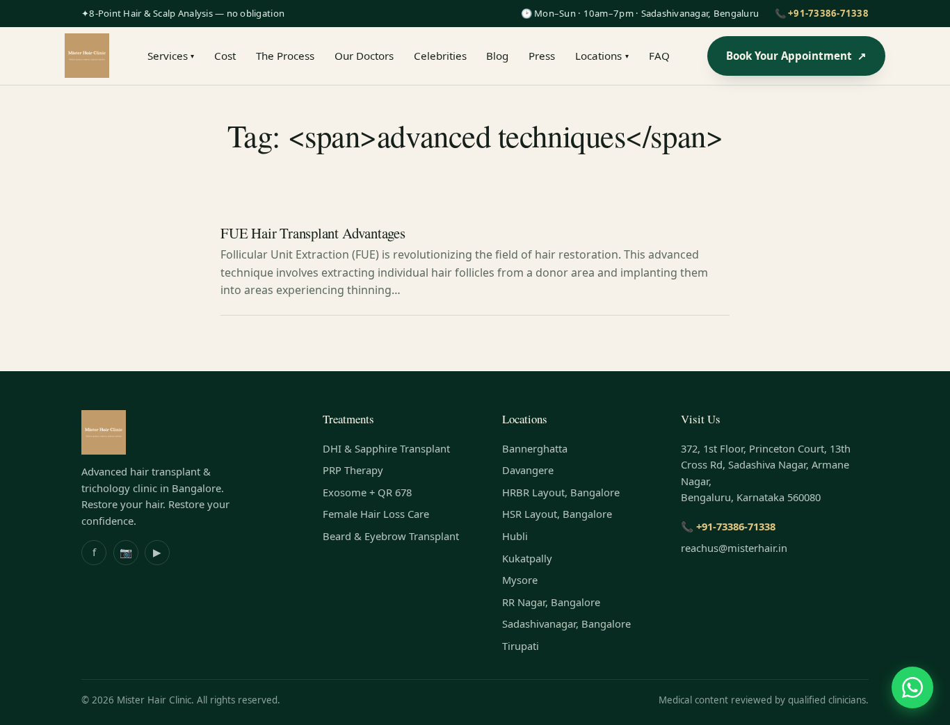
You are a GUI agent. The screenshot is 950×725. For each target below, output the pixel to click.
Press (542, 56)
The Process (285, 56)
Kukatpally (527, 558)
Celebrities (440, 56)
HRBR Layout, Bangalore (561, 492)
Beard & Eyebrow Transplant (391, 536)
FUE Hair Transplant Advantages (312, 233)
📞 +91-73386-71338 (822, 13)
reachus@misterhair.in (734, 548)
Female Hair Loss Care (376, 514)
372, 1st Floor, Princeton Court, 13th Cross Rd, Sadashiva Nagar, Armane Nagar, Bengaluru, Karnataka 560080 (766, 473)
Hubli (515, 536)
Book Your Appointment (796, 56)
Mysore (520, 580)
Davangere (528, 470)
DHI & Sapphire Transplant (386, 448)
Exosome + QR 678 (367, 492)
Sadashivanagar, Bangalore (566, 623)
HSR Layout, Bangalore (557, 514)
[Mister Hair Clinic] (87, 55)
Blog (497, 56)
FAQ (659, 56)
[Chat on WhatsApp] (912, 687)
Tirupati (520, 646)
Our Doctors (364, 56)
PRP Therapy (353, 470)
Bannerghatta (534, 448)
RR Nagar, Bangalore (551, 602)
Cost (225, 56)
